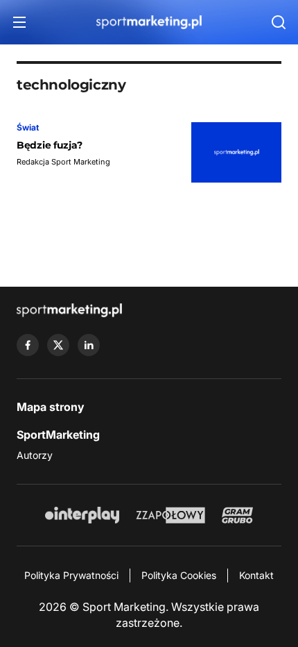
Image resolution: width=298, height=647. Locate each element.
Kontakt (256, 575)
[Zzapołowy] (171, 515)
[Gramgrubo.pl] (237, 515)
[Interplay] (82, 515)
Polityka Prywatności (71, 575)
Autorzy (35, 455)
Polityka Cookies (178, 575)
